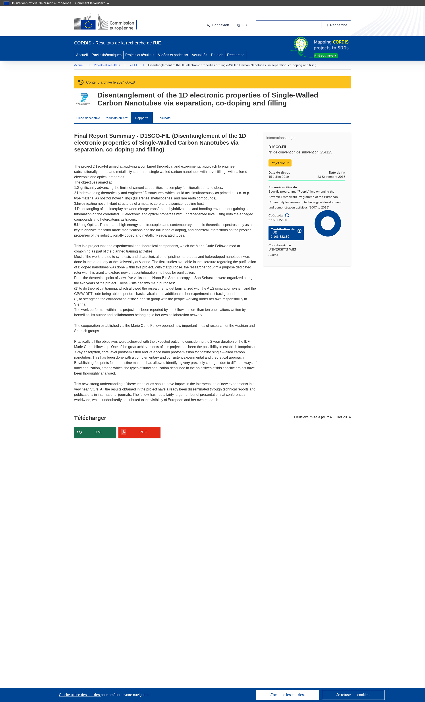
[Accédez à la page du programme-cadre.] (82, 99)
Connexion (220, 25)
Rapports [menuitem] (141, 118)
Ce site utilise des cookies (80, 695)
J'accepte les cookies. (287, 695)
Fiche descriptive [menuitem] (88, 118)
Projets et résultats (139, 55)
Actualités (199, 55)
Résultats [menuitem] (163, 118)
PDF (143, 432)
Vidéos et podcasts (173, 55)
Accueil (82, 55)
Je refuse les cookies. (353, 695)
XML (98, 432)
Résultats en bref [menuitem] (116, 118)
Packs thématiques (107, 55)
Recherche (235, 55)
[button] (242, 25)
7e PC (134, 65)
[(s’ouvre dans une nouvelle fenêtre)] (110, 22)
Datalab (217, 55)
